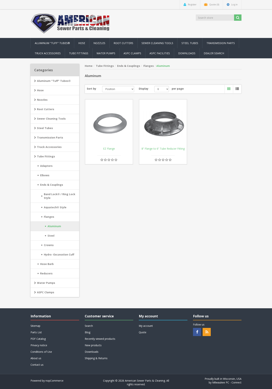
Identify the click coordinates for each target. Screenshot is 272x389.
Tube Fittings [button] (78, 53)
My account (146, 326)
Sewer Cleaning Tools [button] (157, 43)
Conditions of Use (41, 351)
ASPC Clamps (45, 292)
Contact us (37, 364)
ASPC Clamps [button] (132, 53)
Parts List (36, 332)
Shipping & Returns (96, 358)
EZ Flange (109, 148)
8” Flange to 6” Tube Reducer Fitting (163, 148)
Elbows (44, 175)
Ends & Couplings (51, 184)
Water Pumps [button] (106, 53)
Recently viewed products (100, 338)
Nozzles (42, 99)
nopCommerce (54, 380)
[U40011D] (109, 123)
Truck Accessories (49, 147)
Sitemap (35, 326)
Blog (87, 332)
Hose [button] (81, 43)
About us (36, 358)
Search (89, 326)
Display (143, 88)
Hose (40, 90)
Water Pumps (46, 283)
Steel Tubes (45, 128)
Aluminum (54, 226)
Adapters (46, 166)
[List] (237, 89)
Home (89, 66)
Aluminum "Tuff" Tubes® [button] (52, 43)
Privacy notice (39, 345)
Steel (51, 235)
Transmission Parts (50, 137)
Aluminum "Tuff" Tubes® (54, 81)
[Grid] (229, 89)
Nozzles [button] (99, 43)
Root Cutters (45, 109)
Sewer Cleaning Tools (51, 118)
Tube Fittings (46, 156)
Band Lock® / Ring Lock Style (59, 196)
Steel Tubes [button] (190, 43)
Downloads (186, 53)
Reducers (46, 273)
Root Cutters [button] (123, 43)
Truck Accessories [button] (48, 53)
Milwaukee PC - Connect (226, 382)
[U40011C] (163, 123)
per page (178, 88)
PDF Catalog (38, 338)
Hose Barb (47, 264)
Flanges (49, 216)
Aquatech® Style (55, 207)
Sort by (91, 88)
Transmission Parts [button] (220, 43)
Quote (142, 332)
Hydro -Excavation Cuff (59, 254)
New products (93, 345)
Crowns (49, 245)
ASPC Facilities (160, 53)
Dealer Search (214, 53)
